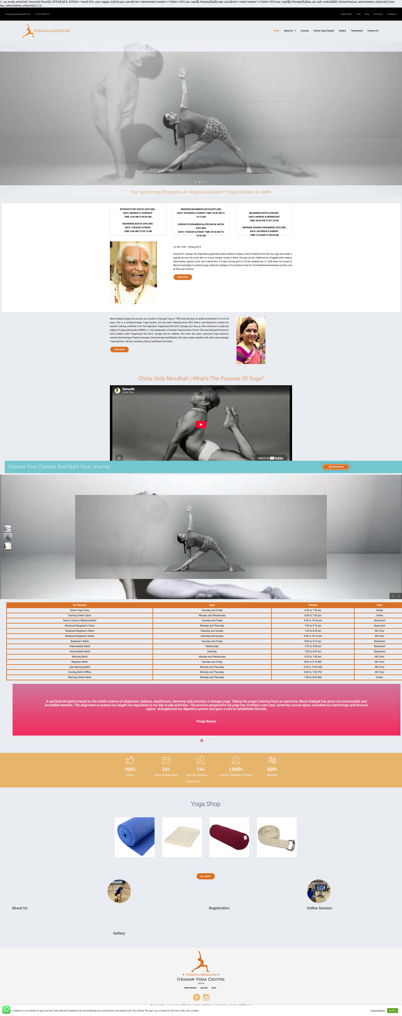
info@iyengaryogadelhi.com (17, 14)
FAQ (358, 14)
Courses (305, 30)
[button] (290, 30)
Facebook (378, 14)
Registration (346, 14)
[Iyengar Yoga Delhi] (201, 967)
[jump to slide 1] (199, 182)
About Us (288, 30)
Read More (182, 277)
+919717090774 (42, 14)
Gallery (342, 30)
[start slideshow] (196, 182)
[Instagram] (206, 997)
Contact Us (372, 30)
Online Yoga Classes (324, 30)
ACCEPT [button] (392, 1010)
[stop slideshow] (206, 182)
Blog (367, 14)
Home (276, 30)
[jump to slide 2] (202, 182)
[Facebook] (197, 997)
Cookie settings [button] (377, 1010)
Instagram (392, 14)
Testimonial (357, 30)
